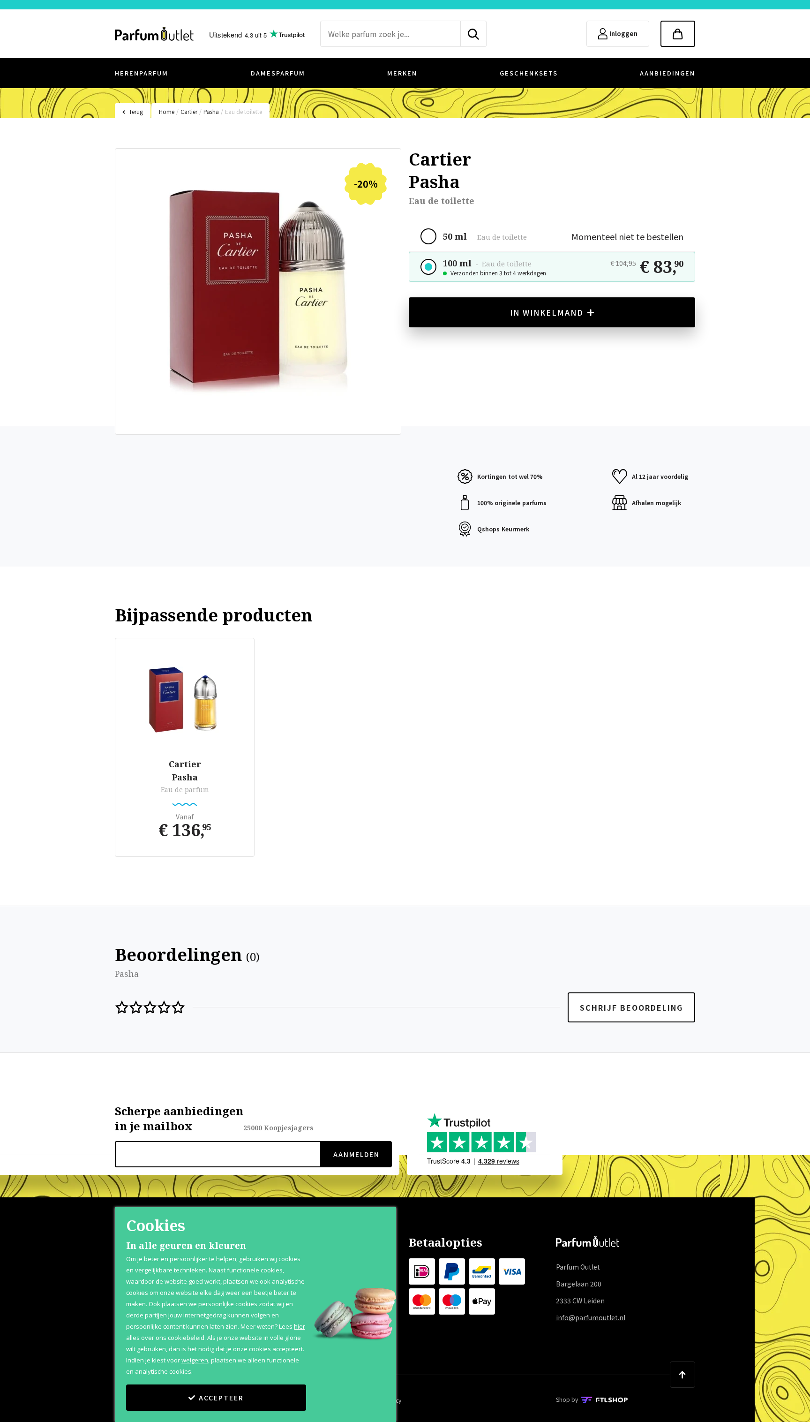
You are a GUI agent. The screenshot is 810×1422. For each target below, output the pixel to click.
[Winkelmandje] (677, 34)
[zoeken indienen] (474, 34)
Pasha (211, 111)
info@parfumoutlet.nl (590, 1317)
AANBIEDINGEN (667, 72)
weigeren (194, 1360)
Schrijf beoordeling (631, 1007)
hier (299, 1326)
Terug (136, 111)
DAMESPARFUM (278, 72)
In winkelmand (547, 312)
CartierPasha (185, 770)
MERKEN (402, 72)
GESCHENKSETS (529, 72)
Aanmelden (356, 1154)
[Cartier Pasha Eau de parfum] (185, 699)
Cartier (188, 111)
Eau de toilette (243, 111)
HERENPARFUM (141, 72)
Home (166, 111)
